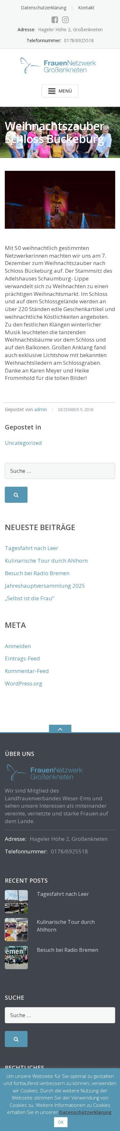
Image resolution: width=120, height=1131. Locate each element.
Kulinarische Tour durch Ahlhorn (46, 560)
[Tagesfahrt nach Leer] (16, 901)
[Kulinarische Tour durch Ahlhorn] (16, 929)
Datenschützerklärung (85, 1112)
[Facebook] (55, 19)
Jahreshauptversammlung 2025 (45, 585)
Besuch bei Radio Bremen (37, 573)
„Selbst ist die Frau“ (29, 598)
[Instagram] (65, 19)
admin (40, 409)
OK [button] (61, 1122)
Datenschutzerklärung (43, 8)
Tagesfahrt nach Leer (31, 548)
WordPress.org (23, 683)
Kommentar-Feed (27, 671)
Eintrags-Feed (22, 658)
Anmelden (18, 646)
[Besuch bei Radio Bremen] (16, 957)
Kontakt (86, 8)
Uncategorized (23, 442)
